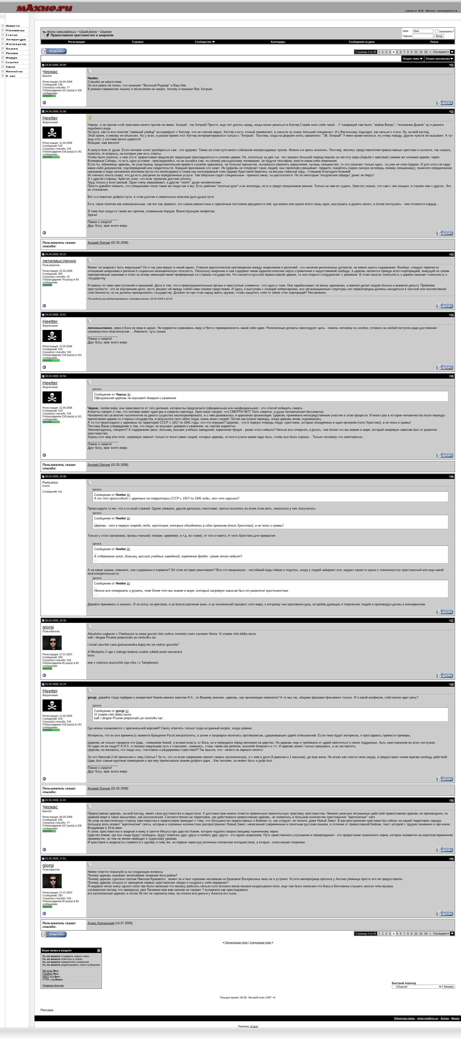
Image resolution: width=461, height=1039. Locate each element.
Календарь (278, 41)
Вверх (455, 1018)
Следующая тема (260, 942)
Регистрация (76, 41)
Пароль (407, 36)
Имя (405, 31)
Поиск (434, 41)
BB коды (47, 970)
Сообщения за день (362, 41)
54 (426, 51)
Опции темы (411, 58)
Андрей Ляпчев (99, 242)
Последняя (441, 51)
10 (415, 51)
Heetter (50, 118)
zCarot (254, 1026)
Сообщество (203, 41)
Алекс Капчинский (101, 923)
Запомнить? (446, 31)
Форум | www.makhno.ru (61, 31)
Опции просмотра (438, 58)
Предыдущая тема (236, 942)
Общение (106, 31)
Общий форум (88, 31)
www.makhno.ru (427, 1018)
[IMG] (45, 976)
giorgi (48, 627)
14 (420, 51)
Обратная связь (404, 1018)
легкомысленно (59, 260)
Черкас (50, 71)
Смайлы (47, 973)
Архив (445, 1018)
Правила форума (53, 985)
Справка (137, 41)
